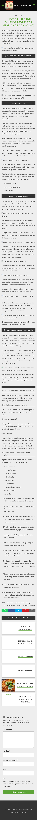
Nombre (6, 751)
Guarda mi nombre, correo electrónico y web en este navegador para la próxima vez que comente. (18, 783)
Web (4, 769)
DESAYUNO (18, 16)
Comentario (8, 729)
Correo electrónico (10, 760)
